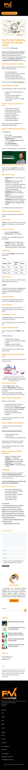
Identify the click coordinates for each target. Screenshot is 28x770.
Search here (4, 608)
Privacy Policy (4, 749)
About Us (3, 735)
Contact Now (14, 600)
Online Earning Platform (8, 515)
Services (3, 716)
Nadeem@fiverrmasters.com (7, 756)
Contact (3, 728)
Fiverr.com (7, 131)
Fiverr (15, 507)
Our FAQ (3, 739)
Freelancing (6, 503)
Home (2, 713)
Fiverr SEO (9, 511)
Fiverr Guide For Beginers (17, 671)
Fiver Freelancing (6, 656)
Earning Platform (10, 507)
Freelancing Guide (9, 673)
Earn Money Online (20, 669)
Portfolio (3, 724)
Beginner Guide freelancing (10, 505)
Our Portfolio (4, 742)
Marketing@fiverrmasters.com (7, 759)
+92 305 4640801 (5, 753)
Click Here (3, 705)
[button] (14, 9)
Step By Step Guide (10, 517)
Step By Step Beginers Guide (14, 674)
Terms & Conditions (5, 746)
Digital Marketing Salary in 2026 (11, 523)
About (2, 720)
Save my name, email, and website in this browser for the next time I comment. (13, 561)
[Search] (25, 610)
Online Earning (20, 513)
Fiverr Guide (11, 509)
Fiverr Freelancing (5, 671)
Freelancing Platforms (10, 513)
